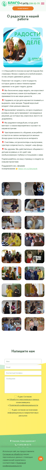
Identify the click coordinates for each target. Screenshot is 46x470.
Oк (40, 458)
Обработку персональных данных (24, 399)
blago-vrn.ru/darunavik (27, 169)
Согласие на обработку (13, 454)
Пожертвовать (23, 8)
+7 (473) (30, 3)
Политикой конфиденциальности (23, 405)
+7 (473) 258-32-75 (24, 445)
